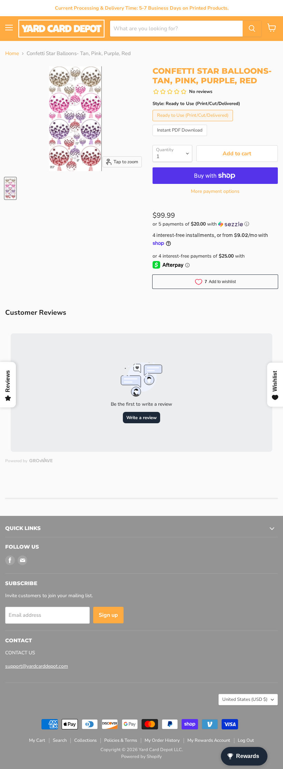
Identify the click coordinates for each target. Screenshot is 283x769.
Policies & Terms (120, 740)
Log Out (246, 740)
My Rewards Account (208, 740)
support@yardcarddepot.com (36, 666)
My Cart (37, 740)
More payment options (215, 191)
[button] (215, 224)
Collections (85, 740)
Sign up (108, 615)
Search (60, 740)
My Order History (162, 740)
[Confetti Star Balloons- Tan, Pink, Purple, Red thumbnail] (10, 188)
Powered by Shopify (141, 757)
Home (12, 53)
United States (244, 699)
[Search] (252, 29)
